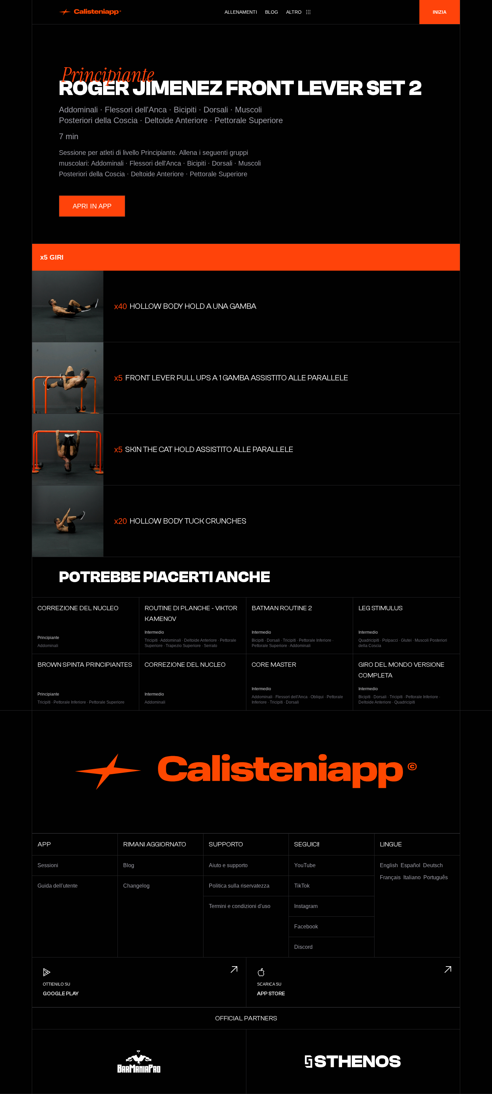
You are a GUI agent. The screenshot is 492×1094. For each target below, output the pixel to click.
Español (410, 865)
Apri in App (92, 206)
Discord (303, 947)
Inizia (439, 12)
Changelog (136, 886)
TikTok (302, 886)
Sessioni (47, 865)
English (389, 865)
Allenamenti (241, 12)
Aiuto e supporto (228, 865)
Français (390, 877)
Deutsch (433, 865)
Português (435, 877)
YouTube (305, 865)
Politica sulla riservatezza (239, 886)
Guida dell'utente (57, 886)
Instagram (306, 906)
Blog (271, 12)
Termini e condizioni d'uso (239, 906)
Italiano (412, 877)
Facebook (306, 926)
